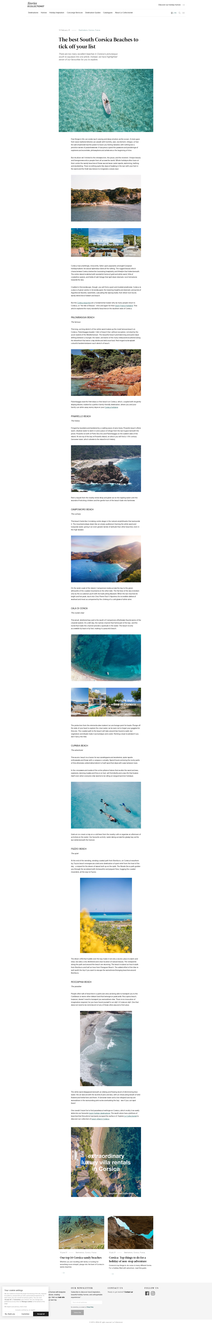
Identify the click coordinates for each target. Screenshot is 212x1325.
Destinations (83, 30)
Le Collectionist (130, 1116)
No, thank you (10, 1314)
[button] (3, 1322)
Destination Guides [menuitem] (92, 13)
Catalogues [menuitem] (107, 13)
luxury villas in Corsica (100, 1119)
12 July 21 (112, 1252)
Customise (25, 1314)
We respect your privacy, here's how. (15, 1306)
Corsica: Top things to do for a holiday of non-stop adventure (128, 1259)
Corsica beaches (84, 303)
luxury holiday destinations (99, 1113)
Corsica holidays (111, 407)
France (97, 30)
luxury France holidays (124, 306)
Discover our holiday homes (169, 5)
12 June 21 (64, 1252)
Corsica (91, 30)
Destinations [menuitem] (33, 13)
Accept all (41, 1314)
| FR (174, 13)
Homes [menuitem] (44, 13)
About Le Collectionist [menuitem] (124, 13)
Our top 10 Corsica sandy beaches (81, 1258)
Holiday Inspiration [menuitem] (56, 13)
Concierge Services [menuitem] (74, 13)
